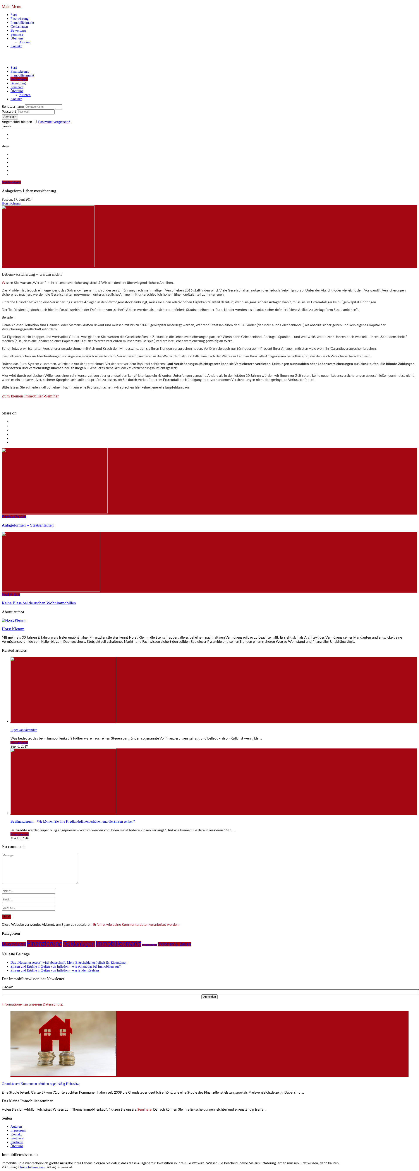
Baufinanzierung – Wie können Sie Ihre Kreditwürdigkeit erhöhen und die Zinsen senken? (72, 821)
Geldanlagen (19, 26)
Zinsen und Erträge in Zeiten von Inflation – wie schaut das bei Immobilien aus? (65, 966)
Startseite (16, 1142)
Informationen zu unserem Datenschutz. (32, 1004)
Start (13, 15)
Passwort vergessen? (54, 122)
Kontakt (16, 46)
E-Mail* (7, 987)
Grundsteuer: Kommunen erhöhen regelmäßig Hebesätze (41, 1084)
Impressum (18, 1130)
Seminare (16, 34)
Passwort (9, 111)
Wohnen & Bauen (174, 944)
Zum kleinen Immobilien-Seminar (30, 396)
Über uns (16, 38)
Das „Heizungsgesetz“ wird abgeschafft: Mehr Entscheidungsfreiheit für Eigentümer (68, 962)
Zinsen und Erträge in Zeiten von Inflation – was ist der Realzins (54, 970)
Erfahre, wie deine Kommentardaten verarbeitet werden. (136, 924)
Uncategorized (149, 945)
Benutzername (13, 106)
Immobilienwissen (32, 1167)
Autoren (25, 42)
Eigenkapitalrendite (23, 730)
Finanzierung (19, 18)
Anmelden (209, 996)
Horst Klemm (11, 203)
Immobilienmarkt (22, 22)
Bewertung (18, 30)
